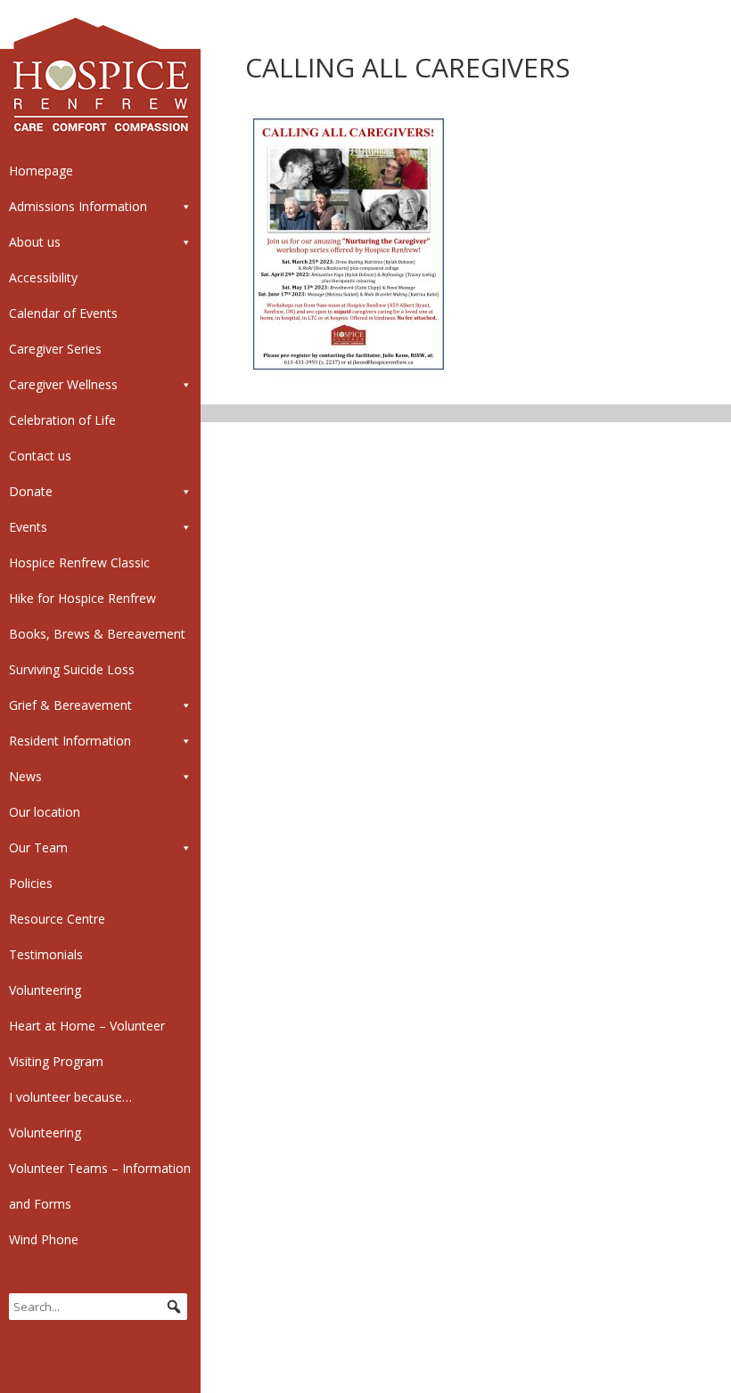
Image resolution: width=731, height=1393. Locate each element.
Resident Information (70, 740)
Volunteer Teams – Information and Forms (100, 1186)
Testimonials (46, 954)
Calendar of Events (63, 313)
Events (28, 526)
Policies (31, 883)
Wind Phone (43, 1239)
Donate (31, 491)
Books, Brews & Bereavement (97, 633)
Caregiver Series (55, 348)
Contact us (40, 455)
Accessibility (43, 277)
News (25, 776)
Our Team (38, 847)
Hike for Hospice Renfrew (82, 598)
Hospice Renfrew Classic (79, 562)
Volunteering (45, 990)
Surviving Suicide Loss (72, 669)
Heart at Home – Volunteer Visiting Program (87, 1043)
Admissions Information (78, 206)
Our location (44, 811)
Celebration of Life (62, 419)
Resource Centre (57, 918)
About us (35, 241)
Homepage (41, 170)
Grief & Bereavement (70, 704)
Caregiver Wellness (63, 384)
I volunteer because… (70, 1096)
